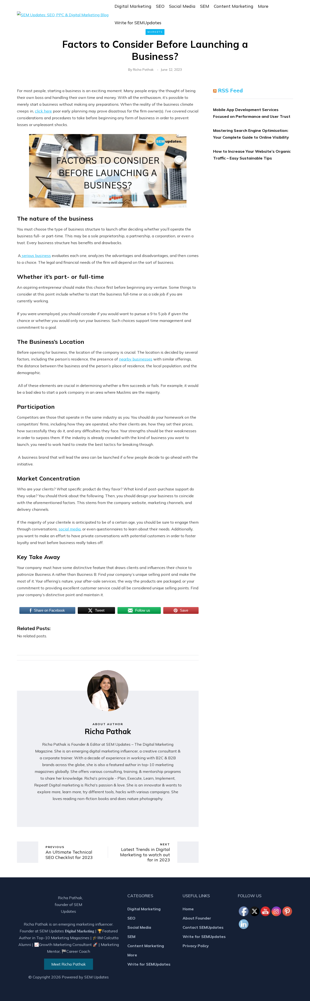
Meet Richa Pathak (68, 964)
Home (188, 908)
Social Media (182, 6)
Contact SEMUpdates (203, 927)
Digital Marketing (133, 6)
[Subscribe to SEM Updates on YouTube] (266, 900)
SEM (204, 6)
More (263, 6)
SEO (160, 6)
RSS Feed (230, 90)
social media (70, 529)
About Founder (197, 918)
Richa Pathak (143, 69)
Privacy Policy (196, 945)
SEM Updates (96, 977)
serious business (36, 255)
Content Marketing (233, 6)
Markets (155, 31)
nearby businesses (135, 359)
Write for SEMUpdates (138, 22)
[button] (290, 14)
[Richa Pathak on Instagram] (276, 911)
